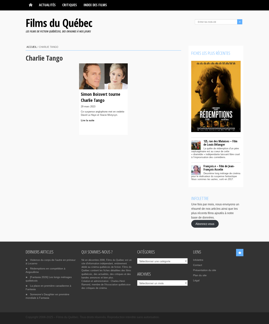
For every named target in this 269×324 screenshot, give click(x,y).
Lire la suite (87, 120)
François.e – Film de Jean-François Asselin (219, 167)
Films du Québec (59, 22)
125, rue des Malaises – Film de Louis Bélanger (220, 143)
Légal (196, 280)
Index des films (95, 4)
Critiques (69, 4)
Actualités (47, 4)
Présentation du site (204, 270)
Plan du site (200, 275)
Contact (197, 265)
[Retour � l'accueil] (30, 5)
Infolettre (198, 259)
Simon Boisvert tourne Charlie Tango (100, 97)
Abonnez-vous (204, 223)
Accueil (32, 47)
